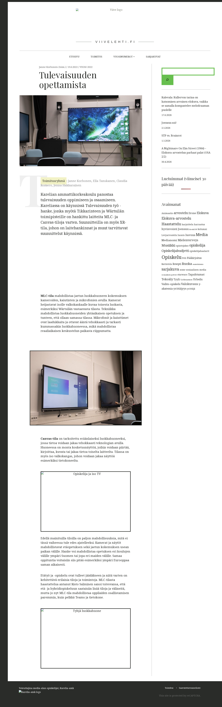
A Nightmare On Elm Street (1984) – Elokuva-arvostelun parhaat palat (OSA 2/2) (186, 152)
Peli (184, 258)
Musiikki (168, 245)
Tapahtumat (196, 274)
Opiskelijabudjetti (175, 250)
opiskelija (197, 245)
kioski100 (193, 229)
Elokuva (203, 213)
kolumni (202, 229)
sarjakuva (170, 269)
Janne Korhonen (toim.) (52, 67)
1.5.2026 (166, 140)
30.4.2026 (167, 161)
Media (202, 234)
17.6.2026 (167, 115)
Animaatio (167, 213)
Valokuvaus (189, 284)
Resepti (177, 264)
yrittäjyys (179, 288)
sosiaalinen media (196, 269)
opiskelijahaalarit (199, 251)
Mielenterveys (188, 240)
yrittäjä (191, 288)
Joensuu (183, 229)
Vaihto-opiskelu (171, 284)
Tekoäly (167, 279)
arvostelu (181, 213)
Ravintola (167, 264)
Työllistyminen (186, 280)
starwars (182, 274)
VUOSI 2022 (86, 67)
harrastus (199, 224)
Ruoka (187, 263)
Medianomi (169, 240)
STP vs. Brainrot (172, 135)
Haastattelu (171, 223)
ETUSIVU (74, 56)
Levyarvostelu (169, 235)
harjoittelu (187, 224)
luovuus (190, 235)
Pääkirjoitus (194, 258)
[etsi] (167, 80)
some (182, 269)
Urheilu (197, 279)
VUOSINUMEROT (123, 56)
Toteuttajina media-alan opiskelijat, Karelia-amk (46, 688)
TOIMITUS (96, 56)
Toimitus (169, 688)
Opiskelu (172, 257)
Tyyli (177, 279)
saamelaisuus (198, 264)
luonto (181, 235)
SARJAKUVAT (153, 56)
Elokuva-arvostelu (176, 218)
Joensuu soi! (169, 122)
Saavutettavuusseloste (190, 688)
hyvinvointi (169, 229)
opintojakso (182, 245)
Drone (192, 213)
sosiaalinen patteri (169, 275)
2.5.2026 (166, 127)
